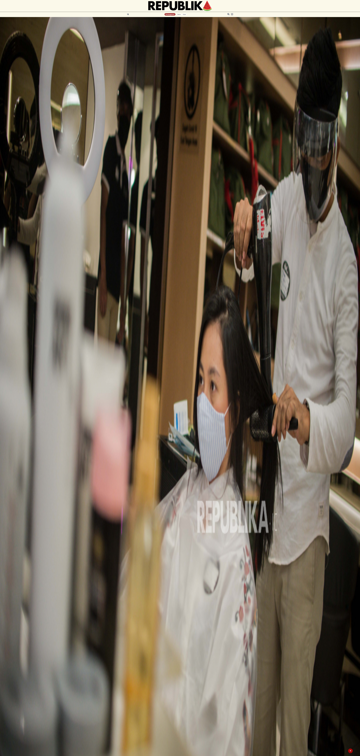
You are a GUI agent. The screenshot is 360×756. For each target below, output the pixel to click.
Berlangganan (169, 14)
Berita (179, 14)
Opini (184, 14)
